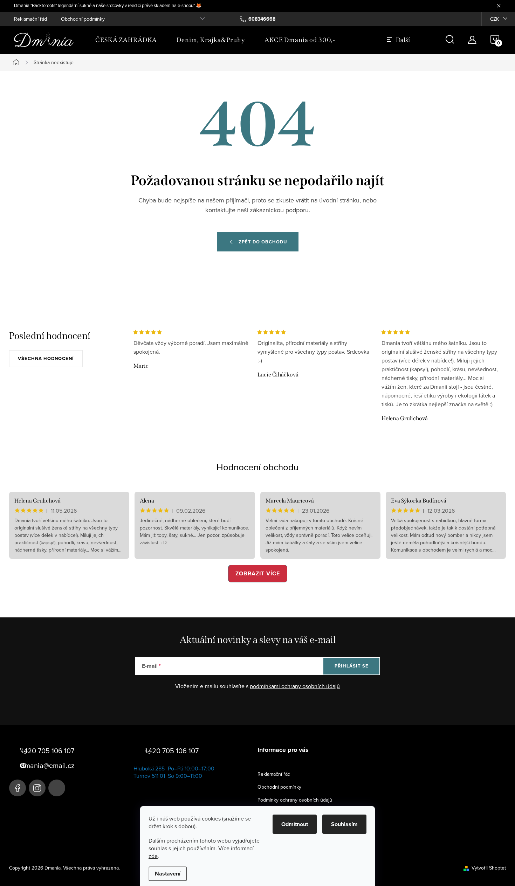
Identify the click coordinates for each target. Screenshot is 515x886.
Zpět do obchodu (263, 241)
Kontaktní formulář (56, 788)
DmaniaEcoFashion (17, 788)
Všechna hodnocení (46, 358)
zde (153, 856)
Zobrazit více (257, 573)
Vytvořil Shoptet (489, 867)
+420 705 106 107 (47, 750)
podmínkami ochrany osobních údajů (295, 686)
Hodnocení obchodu (257, 467)
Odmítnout (294, 824)
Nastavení (167, 874)
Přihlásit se (352, 666)
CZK (494, 18)
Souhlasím (344, 824)
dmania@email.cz (47, 765)
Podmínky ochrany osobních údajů (295, 799)
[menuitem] (126, 40)
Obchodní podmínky (83, 18)
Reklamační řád (30, 18)
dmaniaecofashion (37, 788)
